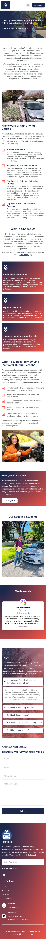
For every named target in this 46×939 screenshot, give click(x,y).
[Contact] (4, 905)
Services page (26, 255)
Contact (11, 903)
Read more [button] (23, 627)
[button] (28, 5)
